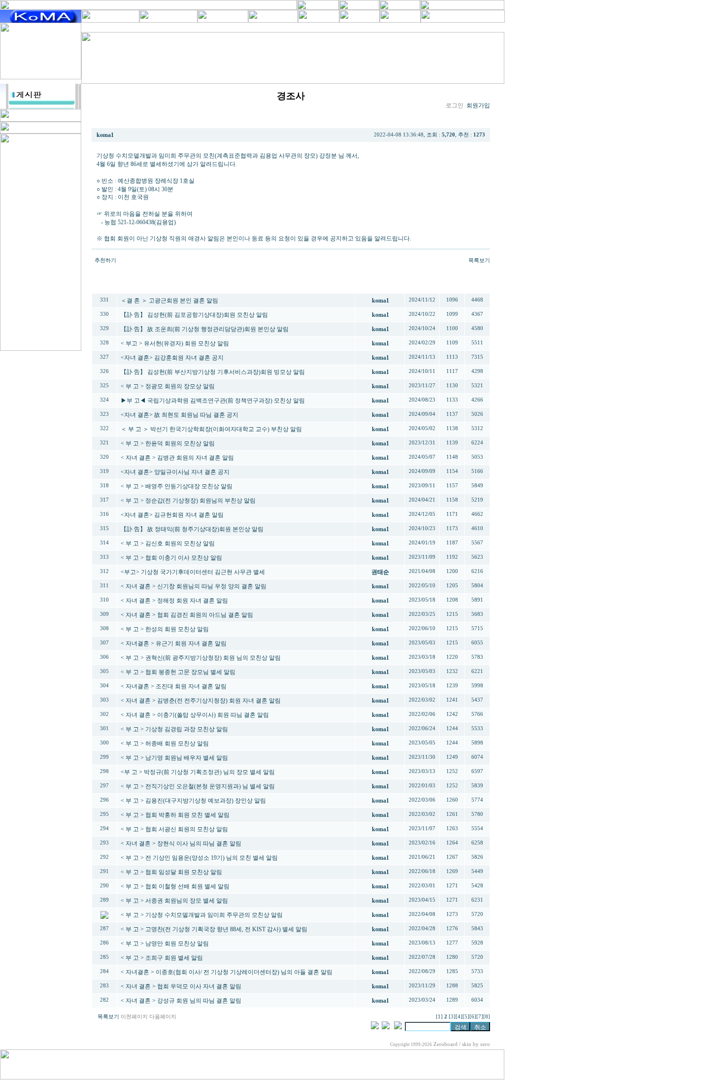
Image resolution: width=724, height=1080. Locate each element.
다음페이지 (162, 1016)
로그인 (454, 105)
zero (485, 1044)
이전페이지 (134, 1016)
